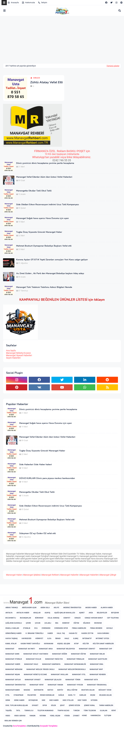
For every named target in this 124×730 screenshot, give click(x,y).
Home (84, 716)
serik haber (19, 700)
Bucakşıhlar (25, 618)
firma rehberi (96, 628)
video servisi (19, 716)
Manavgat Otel (79, 674)
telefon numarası (45, 711)
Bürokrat (39, 618)
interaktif (87, 638)
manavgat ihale (31, 664)
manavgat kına (96, 664)
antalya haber (22, 613)
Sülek (53, 705)
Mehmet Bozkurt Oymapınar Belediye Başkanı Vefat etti (44, 246)
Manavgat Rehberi (50, 575)
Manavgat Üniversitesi (15, 685)
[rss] (107, 387)
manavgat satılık (13, 680)
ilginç (75, 638)
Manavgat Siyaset (33, 680)
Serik (7, 700)
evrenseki (46, 628)
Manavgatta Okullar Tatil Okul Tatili (34, 190)
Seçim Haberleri (13, 358)
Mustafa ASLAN (88, 690)
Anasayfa (15, 3)
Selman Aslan (105, 695)
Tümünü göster (112, 66)
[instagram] (116, 2)
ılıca (49, 638)
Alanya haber (107, 608)
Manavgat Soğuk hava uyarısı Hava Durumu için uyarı (42, 218)
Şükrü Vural (89, 705)
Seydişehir (33, 700)
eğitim (76, 623)
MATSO (50, 690)
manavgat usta (91, 680)
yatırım (42, 716)
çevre (28, 623)
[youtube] (62, 387)
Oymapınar (18, 695)
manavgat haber (12, 664)
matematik (38, 690)
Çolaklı (47, 623)
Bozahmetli (10, 618)
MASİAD (27, 690)
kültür (86, 644)
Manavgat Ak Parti (26, 649)
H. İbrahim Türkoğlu (34, 633)
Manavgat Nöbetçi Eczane (18, 353)
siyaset (35, 705)
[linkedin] (84, 380)
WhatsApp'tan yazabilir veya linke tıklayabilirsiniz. (62, 157)
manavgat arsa (46, 649)
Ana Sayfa (11, 350)
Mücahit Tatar (105, 690)
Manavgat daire (12, 654)
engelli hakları (12, 628)
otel (7, 695)
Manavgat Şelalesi (31, 575)
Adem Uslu (45, 608)
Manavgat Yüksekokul (97, 685)
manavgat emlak (97, 654)
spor (44, 705)
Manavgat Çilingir (108, 575)
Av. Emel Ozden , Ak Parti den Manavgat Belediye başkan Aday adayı (50, 273)
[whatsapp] (84, 387)
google (109, 628)
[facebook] (106, 2)
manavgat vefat (37, 685)
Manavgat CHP (105, 649)
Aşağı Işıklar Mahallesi (64, 613)
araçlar (37, 613)
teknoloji (28, 711)
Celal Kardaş (53, 618)
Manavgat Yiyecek (75, 685)
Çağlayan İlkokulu (13, 623)
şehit (62, 705)
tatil (18, 711)
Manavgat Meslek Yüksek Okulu (40, 669)
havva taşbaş (11, 638)
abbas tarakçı (11, 608)
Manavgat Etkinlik (13, 659)
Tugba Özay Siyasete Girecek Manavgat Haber (39, 232)
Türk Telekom (90, 711)
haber (50, 633)
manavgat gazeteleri (97, 659)
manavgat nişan (12, 674)
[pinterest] (121, 2)
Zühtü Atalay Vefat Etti (46, 82)
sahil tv (71, 695)
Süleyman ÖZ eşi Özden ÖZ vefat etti (37, 533)
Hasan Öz (73, 633)
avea (91, 613)
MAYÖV (60, 690)
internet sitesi (102, 638)
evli (36, 628)
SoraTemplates (19, 726)
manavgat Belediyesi (66, 649)
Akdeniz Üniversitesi (72, 608)
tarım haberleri (106, 705)
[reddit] (107, 380)
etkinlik (26, 628)
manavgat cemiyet (87, 649)
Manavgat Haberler (69, 575)
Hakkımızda (30, 3)
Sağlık (61, 695)
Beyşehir (115, 613)
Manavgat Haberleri (89, 575)
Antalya (8, 613)
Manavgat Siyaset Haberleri (19, 355)
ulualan (103, 711)
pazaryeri (31, 695)
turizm (76, 711)
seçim (92, 695)
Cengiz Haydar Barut (94, 618)
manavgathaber (12, 690)
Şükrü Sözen (74, 705)
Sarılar (82, 695)
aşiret (82, 613)
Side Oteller (68, 700)
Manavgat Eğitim (78, 654)
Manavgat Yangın (55, 685)
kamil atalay (11, 644)
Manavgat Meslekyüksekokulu (72, 669)
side (43, 700)
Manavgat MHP (96, 669)
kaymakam (48, 644)
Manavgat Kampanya (51, 664)
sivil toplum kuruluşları (16, 705)
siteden (94, 700)
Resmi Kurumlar (47, 695)
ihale (67, 638)
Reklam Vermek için (13, 721)
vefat (113, 711)
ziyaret (76, 716)
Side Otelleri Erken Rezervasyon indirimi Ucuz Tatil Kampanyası (47, 204)
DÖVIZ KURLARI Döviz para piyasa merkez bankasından (47, 478)
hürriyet (39, 638)
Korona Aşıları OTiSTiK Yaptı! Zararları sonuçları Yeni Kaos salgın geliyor (52, 259)
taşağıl (8, 711)
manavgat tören (72, 680)
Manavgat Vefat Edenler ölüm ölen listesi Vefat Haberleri (44, 177)
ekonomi (98, 623)
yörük (67, 716)
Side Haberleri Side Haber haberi (35, 464)
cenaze (36, 78)
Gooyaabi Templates (48, 726)
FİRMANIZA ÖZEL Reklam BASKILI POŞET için (62, 151)
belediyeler (102, 613)
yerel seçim (55, 716)
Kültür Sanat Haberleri (103, 644)
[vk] (39, 387)
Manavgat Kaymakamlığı (75, 664)
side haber (54, 700)
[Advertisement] (28, 41)
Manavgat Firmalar (75, 659)
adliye (56, 608)
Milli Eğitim (72, 690)
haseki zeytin (87, 633)
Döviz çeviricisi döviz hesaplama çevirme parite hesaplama (45, 163)
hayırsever (26, 638)
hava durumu (103, 633)
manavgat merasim (13, 669)
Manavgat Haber (14, 575)
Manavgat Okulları (59, 674)
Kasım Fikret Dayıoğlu (30, 644)
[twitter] (111, 2)
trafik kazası (63, 711)
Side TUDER (82, 700)
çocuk (37, 623)
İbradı (57, 638)
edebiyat (66, 623)
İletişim (44, 3)
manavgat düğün (59, 654)
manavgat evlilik (33, 659)
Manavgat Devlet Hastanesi (35, 654)
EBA (56, 623)
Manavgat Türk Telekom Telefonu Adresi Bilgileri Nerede (44, 287)
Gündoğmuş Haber (13, 633)
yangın (32, 716)
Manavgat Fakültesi (54, 659)
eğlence (86, 623)
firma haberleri (79, 628)
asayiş (47, 613)
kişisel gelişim (63, 644)
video (7, 716)
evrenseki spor (61, 628)
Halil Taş (61, 633)
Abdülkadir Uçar (29, 608)
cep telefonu (113, 618)
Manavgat (9, 649)
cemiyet (66, 618)
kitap (76, 644)
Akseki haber (91, 608)
